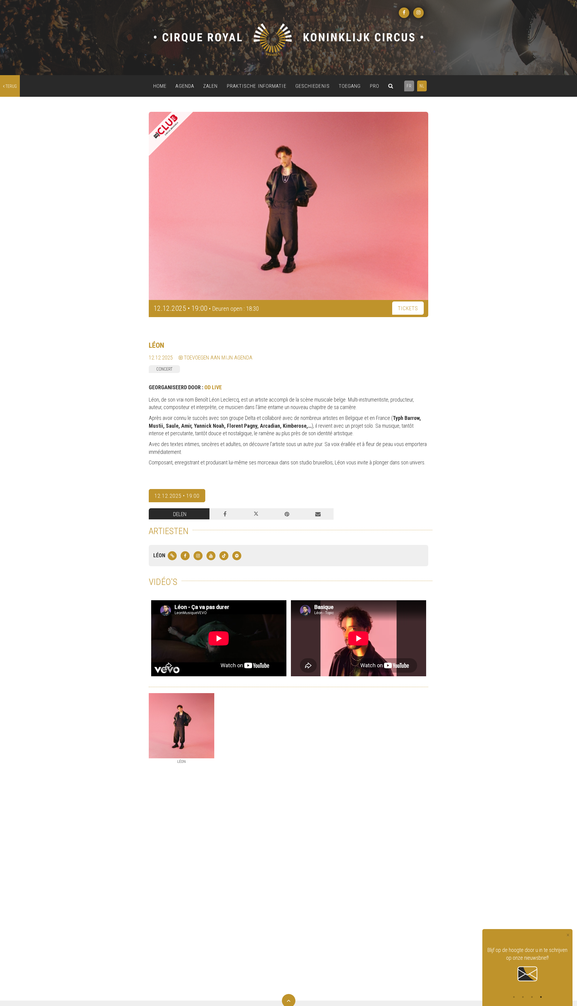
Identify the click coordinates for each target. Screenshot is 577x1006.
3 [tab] (532, 997)
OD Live (213, 387)
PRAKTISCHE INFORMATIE (256, 86)
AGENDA (185, 86)
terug (11, 86)
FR (409, 86)
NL (422, 86)
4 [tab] (541, 997)
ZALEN (210, 86)
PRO (374, 86)
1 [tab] (514, 997)
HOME (159, 86)
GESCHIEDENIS (312, 86)
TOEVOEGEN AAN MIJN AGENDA (217, 357)
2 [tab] (523, 997)
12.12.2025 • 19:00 (177, 496)
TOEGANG (350, 86)
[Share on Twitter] (255, 514)
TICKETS (408, 308)
